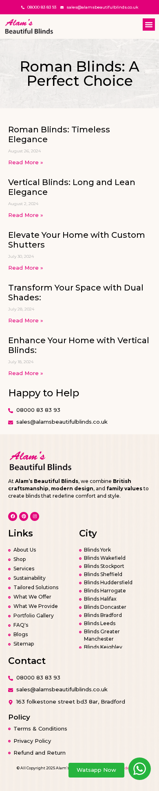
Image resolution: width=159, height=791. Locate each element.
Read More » (25, 162)
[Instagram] (34, 516)
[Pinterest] (23, 516)
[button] (149, 24)
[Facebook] (12, 516)
